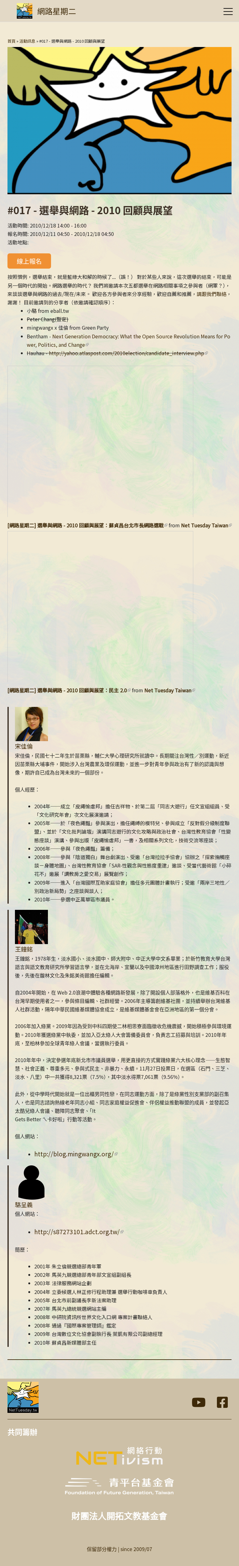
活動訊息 (27, 41)
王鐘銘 (24, 949)
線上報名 (29, 261)
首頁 (11, 41)
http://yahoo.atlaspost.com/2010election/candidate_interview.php (126, 353)
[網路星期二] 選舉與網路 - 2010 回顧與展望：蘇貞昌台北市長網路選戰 (85, 525)
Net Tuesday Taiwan (204, 525)
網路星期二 (56, 10)
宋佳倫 (24, 746)
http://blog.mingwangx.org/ (74, 1154)
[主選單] (228, 11)
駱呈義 (24, 1204)
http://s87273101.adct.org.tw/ (77, 1231)
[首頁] (24, 11)
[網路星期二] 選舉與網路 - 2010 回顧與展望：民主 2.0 (67, 690)
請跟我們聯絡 (212, 294)
